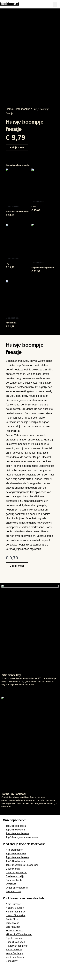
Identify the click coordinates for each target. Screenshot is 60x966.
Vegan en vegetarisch (17, 887)
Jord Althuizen (13, 927)
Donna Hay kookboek (13, 794)
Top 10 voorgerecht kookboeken (22, 837)
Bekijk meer (17, 147)
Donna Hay (11, 961)
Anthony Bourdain (15, 908)
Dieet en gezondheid (16, 872)
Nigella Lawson (14, 938)
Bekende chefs (13, 891)
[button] (55, 4)
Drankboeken (22, 109)
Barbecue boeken (15, 880)
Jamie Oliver (12, 919)
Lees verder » (7, 690)
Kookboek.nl (9, 4)
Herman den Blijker (15, 911)
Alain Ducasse (13, 904)
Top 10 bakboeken (15, 829)
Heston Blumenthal (15, 915)
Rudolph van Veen (15, 942)
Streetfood (11, 884)
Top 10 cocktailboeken (17, 833)
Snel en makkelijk (15, 876)
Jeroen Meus (12, 923)
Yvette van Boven (15, 957)
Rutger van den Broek (17, 946)
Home (9, 109)
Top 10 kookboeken (16, 826)
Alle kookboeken (14, 850)
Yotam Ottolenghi (14, 953)
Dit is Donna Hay (11, 675)
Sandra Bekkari (14, 949)
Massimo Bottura (14, 930)
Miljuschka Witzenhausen (19, 934)
